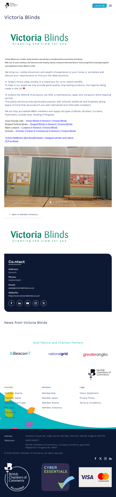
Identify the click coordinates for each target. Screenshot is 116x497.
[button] (110, 5)
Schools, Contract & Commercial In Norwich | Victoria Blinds (46, 131)
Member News (50, 398)
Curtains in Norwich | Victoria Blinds (40, 127)
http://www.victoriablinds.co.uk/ (24, 296)
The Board (10, 412)
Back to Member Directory (25, 214)
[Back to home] (11, 5)
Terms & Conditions (90, 402)
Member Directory (52, 407)
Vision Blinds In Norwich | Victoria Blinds (46, 121)
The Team (9, 407)
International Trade (14, 402)
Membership (49, 393)
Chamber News (12, 398)
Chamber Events (13, 393)
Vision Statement (89, 393)
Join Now (9, 417)
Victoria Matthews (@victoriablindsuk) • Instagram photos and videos (39, 138)
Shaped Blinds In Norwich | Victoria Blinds (51, 124)
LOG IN (97, 6)
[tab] (50, 202)
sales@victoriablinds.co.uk (21, 288)
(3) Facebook (11, 141)
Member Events (50, 402)
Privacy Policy (87, 398)
